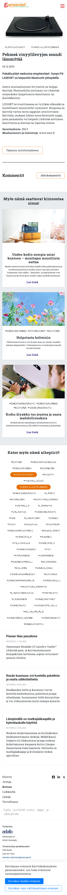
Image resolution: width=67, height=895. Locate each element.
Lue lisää (32, 282)
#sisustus (30, 524)
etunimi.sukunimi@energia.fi (16, 857)
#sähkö (53, 518)
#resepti (48, 474)
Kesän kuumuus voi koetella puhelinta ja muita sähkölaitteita (33, 677)
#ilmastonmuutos (22, 593)
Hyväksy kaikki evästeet (24, 881)
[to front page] (16, 5)
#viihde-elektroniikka (45, 47)
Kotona (7, 786)
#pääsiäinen (21, 555)
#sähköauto (18, 605)
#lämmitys (45, 505)
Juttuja (6, 781)
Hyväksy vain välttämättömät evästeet (33, 888)
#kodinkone (47, 468)
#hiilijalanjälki (33, 611)
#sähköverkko (26, 549)
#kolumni (20, 568)
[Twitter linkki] (63, 791)
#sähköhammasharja (20, 580)
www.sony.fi (47, 132)
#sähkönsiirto (50, 618)
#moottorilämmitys (33, 587)
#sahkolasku (44, 568)
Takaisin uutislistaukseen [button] (22, 150)
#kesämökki (48, 562)
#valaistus (18, 512)
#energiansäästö (22, 404)
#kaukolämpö (50, 530)
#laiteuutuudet (15, 47)
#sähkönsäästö (39, 408)
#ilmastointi (32, 518)
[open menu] (62, 6)
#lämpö (49, 493)
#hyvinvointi (37, 331)
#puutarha (53, 524)
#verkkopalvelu (45, 605)
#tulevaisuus (21, 543)
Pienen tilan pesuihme (21, 636)
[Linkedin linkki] (58, 791)
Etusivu (7, 776)
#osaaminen (45, 555)
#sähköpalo (47, 543)
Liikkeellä (8, 791)
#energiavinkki (16, 331)
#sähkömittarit (45, 599)
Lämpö (6, 796)
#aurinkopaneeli (21, 562)
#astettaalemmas (45, 499)
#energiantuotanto (20, 530)
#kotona (53, 331)
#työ (47, 549)
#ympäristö (49, 593)
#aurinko (46, 537)
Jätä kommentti (50, 175)
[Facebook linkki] (53, 791)
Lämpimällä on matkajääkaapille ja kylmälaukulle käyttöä (30, 721)
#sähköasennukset (22, 574)
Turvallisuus (10, 801)
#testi (11, 524)
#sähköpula (23, 537)
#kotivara (50, 574)
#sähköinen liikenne (20, 618)
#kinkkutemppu (33, 624)
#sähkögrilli (51, 580)
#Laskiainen (19, 599)
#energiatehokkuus (43, 462)
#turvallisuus (33, 481)
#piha (12, 518)
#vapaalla (22, 505)
